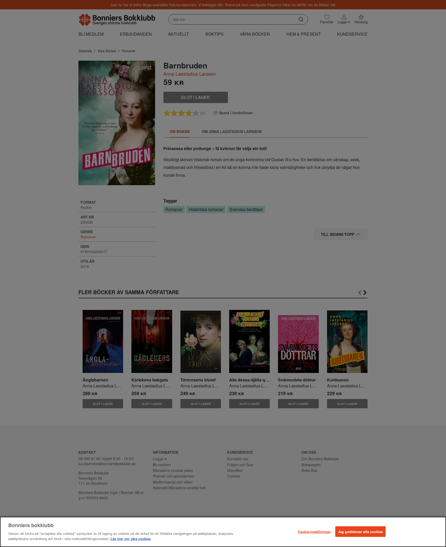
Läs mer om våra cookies (130, 538)
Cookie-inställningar (314, 531)
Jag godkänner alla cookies (360, 531)
